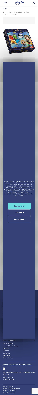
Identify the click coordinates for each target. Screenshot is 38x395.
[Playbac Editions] (20, 3)
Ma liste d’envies (8, 358)
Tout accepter (19, 206)
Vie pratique (7, 355)
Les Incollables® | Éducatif (11, 346)
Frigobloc (6, 350)
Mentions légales (8, 386)
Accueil (5, 12)
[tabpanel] (19, 49)
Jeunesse (6, 348)
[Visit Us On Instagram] (4, 368)
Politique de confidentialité (11, 388)
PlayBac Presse (8, 377)
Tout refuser (19, 213)
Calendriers (6, 353)
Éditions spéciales (8, 379)
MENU (5, 3)
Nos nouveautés (8, 343)
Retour (5, 8)
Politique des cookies (9, 390)
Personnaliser (19, 219)
